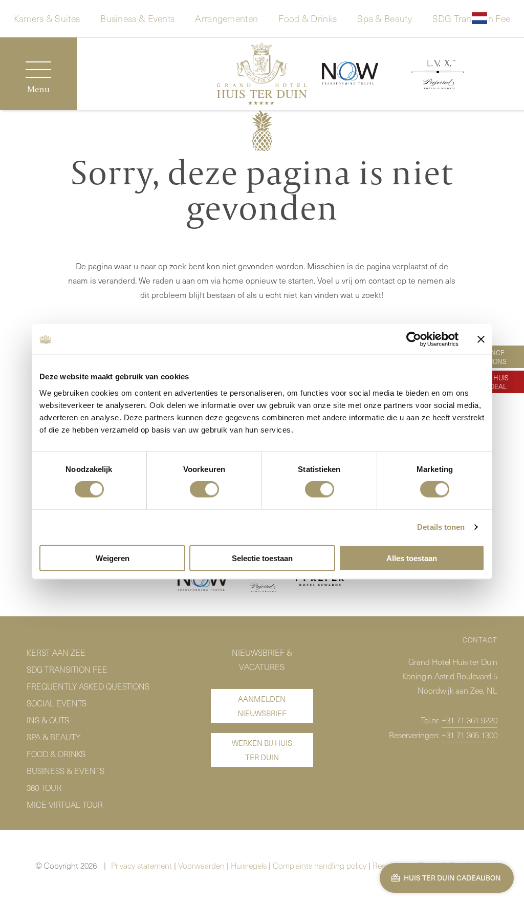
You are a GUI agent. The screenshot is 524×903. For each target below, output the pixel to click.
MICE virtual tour (65, 804)
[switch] (204, 489)
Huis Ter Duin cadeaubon (451, 877)
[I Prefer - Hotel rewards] (321, 582)
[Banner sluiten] (481, 339)
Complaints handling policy (319, 865)
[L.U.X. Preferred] (262, 582)
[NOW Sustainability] (203, 582)
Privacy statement (141, 865)
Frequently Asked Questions (88, 686)
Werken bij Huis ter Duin (262, 750)
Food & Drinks (307, 17)
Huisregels (249, 865)
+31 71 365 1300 (469, 734)
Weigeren (112, 557)
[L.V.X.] (437, 76)
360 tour (44, 787)
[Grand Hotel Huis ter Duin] (262, 75)
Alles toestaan (411, 557)
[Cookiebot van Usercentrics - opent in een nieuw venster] (413, 339)
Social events (56, 703)
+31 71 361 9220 (469, 720)
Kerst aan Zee (56, 652)
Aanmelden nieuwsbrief (262, 706)
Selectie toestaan (262, 557)
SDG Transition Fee (67, 669)
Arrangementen (226, 17)
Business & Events (137, 17)
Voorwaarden (201, 865)
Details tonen (441, 527)
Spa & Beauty (384, 17)
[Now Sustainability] (350, 74)
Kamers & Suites (47, 17)
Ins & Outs (48, 720)
